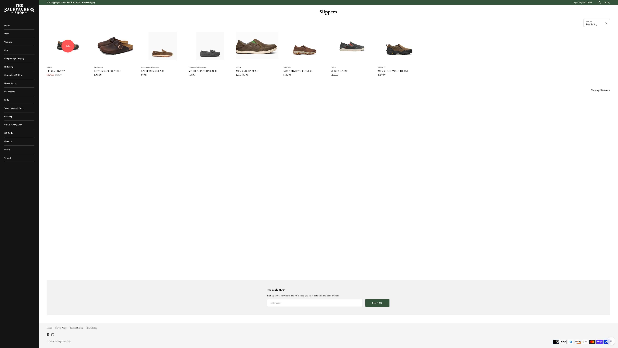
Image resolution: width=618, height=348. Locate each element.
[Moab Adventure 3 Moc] (304, 46)
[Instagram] (52, 335)
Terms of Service (76, 328)
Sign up (377, 303)
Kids (6, 50)
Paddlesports (9, 92)
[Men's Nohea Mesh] (257, 46)
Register (582, 2)
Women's (8, 42)
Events (7, 150)
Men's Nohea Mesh (247, 71)
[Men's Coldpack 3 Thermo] (399, 46)
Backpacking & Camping (14, 58)
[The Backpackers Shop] (19, 9)
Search (49, 328)
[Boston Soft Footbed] (115, 46)
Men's (6, 34)
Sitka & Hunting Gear (13, 125)
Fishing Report (10, 83)
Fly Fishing (8, 67)
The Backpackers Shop (61, 341)
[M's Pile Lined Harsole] (210, 46)
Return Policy (91, 328)
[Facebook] (48, 335)
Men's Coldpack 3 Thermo (393, 71)
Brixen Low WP (56, 71)
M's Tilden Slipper (152, 71)
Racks (6, 100)
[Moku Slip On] (352, 46)
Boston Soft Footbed (107, 71)
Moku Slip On (339, 71)
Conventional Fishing (13, 75)
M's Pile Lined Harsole (203, 71)
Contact (7, 158)
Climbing (8, 116)
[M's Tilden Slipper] (162, 46)
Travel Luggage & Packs (13, 108)
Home (6, 25)
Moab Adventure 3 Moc (297, 71)
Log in (575, 2)
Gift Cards (8, 133)
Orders (589, 2)
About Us (8, 141)
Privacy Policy (60, 328)
